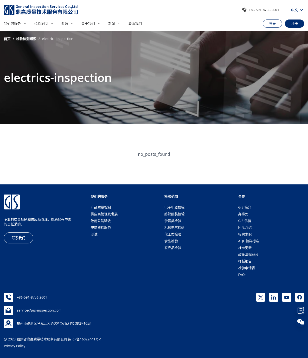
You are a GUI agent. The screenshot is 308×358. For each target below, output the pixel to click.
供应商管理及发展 (104, 214)
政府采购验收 (101, 220)
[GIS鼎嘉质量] (41, 10)
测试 (94, 234)
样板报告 (245, 261)
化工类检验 (172, 234)
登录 (272, 23)
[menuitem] (17, 23)
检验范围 (41, 23)
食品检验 (171, 241)
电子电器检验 (174, 207)
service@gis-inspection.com (39, 310)
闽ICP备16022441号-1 (85, 339)
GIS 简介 (244, 207)
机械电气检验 (174, 227)
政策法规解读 (248, 254)
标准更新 (245, 247)
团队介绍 (245, 227)
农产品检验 (172, 247)
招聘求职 (245, 234)
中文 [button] (294, 9)
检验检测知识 (26, 38)
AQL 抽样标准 (248, 241)
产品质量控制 (101, 207)
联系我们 (135, 23)
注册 (294, 23)
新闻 (111, 23)
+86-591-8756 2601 (264, 9)
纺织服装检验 (174, 214)
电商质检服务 (101, 227)
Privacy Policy (14, 346)
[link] (7, 38)
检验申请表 (246, 268)
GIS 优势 (244, 220)
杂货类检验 (172, 220)
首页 (7, 38)
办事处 (243, 214)
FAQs (242, 274)
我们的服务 (12, 23)
